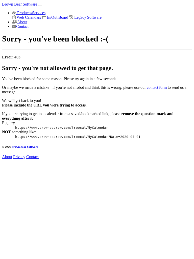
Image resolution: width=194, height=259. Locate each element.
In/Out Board (57, 17)
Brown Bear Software (20, 4)
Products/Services (30, 13)
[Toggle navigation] (40, 5)
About (22, 22)
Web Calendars (28, 17)
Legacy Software (87, 17)
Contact (22, 26)
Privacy (19, 157)
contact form (157, 87)
